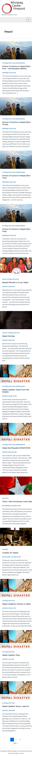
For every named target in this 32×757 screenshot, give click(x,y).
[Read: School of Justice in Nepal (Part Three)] (16, 106)
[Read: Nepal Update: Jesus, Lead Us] (16, 690)
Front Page (5, 63)
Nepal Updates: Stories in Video (16, 604)
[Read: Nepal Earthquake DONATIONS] (16, 432)
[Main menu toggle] (28, 20)
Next (16, 743)
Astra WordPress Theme (17, 753)
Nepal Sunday (8, 336)
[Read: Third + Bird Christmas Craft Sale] (16, 485)
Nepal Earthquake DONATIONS (16, 448)
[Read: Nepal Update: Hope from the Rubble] (16, 374)
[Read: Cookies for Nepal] (16, 537)
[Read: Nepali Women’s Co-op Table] (16, 266)
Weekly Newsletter (20, 63)
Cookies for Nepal (10, 553)
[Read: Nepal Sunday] (16, 320)
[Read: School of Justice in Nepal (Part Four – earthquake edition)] (16, 50)
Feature (4, 332)
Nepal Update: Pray (11, 655)
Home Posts (11, 63)
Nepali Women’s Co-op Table (15, 282)
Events (4, 279)
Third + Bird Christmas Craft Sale (17, 502)
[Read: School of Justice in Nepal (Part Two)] (16, 159)
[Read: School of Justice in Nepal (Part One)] (16, 213)
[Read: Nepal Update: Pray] (16, 639)
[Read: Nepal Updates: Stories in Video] (16, 588)
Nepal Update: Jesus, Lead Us (15, 706)
